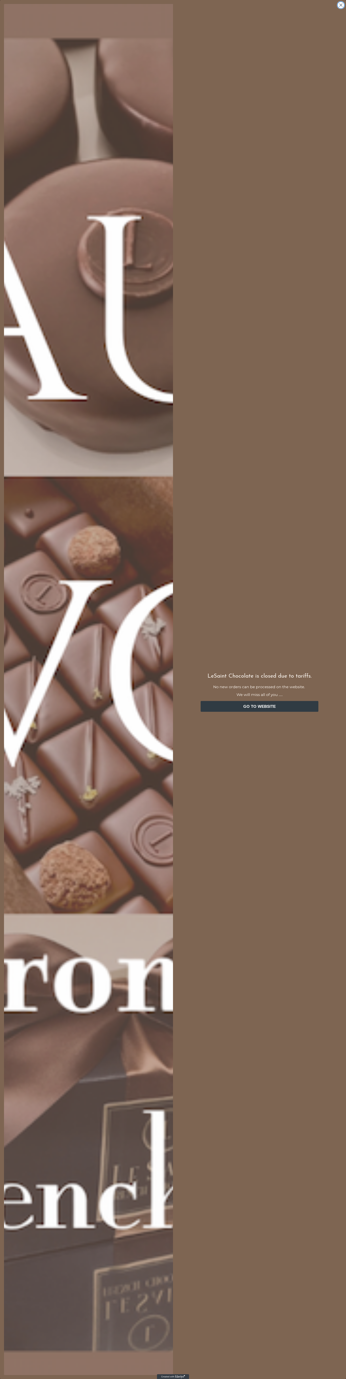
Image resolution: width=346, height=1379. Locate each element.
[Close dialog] (340, 5)
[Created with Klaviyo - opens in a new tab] (173, 1376)
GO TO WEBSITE (259, 706)
